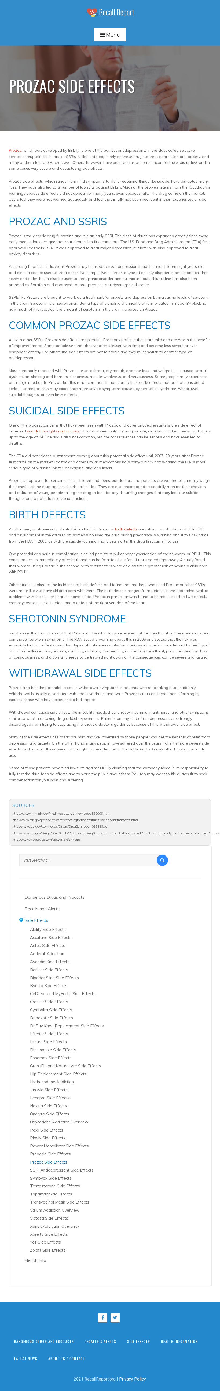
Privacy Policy (132, 1379)
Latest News (26, 1358)
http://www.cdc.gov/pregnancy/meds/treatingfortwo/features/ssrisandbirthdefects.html (75, 820)
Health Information (179, 1341)
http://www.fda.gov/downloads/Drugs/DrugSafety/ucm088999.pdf (60, 826)
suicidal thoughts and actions (53, 431)
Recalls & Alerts (100, 1341)
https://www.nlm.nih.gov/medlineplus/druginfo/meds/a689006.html (61, 813)
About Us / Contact (66, 1358)
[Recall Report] (110, 12)
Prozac (15, 150)
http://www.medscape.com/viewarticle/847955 (46, 839)
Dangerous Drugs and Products (44, 1341)
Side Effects (138, 1341)
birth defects (126, 529)
